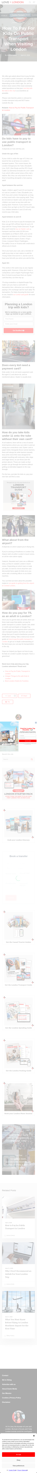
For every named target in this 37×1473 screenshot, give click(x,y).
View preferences (18, 1466)
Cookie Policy (12, 1470)
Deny (18, 1460)
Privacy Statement (22, 1470)
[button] (34, 1436)
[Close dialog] (36, 722)
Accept (18, 1454)
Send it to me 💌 (28, 740)
